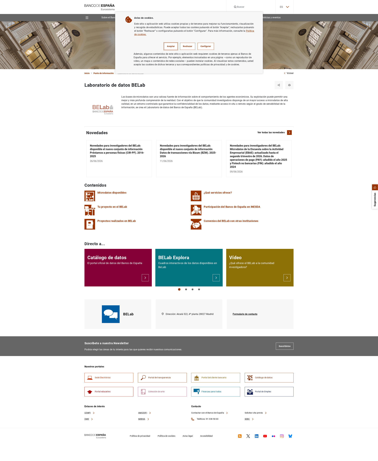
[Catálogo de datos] (145, 277)
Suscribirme (285, 346)
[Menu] (87, 17)
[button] (179, 289)
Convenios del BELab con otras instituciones (231, 220)
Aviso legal (188, 436)
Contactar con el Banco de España (207, 413)
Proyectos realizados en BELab (116, 220)
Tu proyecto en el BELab (112, 206)
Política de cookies (166, 436)
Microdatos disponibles (111, 192)
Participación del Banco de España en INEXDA (232, 206)
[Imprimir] (289, 85)
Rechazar (187, 46)
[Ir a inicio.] (99, 6)
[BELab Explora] (216, 277)
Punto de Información (103, 73)
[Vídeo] (287, 277)
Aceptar (171, 46)
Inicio (87, 73)
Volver (290, 73)
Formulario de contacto (245, 314)
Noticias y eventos (271, 17)
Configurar (206, 46)
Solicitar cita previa (254, 413)
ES (281, 6)
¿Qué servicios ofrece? (218, 192)
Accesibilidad (206, 436)
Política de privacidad (140, 436)
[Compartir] (279, 85)
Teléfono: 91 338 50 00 (207, 419)
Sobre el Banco (109, 17)
